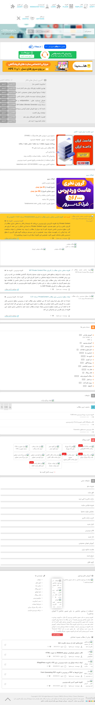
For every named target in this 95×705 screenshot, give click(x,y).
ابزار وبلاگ (38, 589)
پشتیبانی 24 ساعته (48, 199)
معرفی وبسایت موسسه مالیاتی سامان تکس (31, 96)
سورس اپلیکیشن (87, 366)
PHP (88, 339)
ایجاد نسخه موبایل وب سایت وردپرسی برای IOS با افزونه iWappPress (60, 662)
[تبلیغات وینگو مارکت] (47, 400)
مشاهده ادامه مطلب (10, 238)
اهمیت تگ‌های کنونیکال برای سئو (34, 117)
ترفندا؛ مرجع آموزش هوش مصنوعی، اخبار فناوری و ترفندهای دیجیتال (22, 92)
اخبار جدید (90, 524)
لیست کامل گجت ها (47, 472)
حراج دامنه (90, 556)
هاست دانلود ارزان (88, 549)
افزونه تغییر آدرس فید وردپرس (72, 682)
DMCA (61, 696)
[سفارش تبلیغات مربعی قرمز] (39, 249)
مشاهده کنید (56, 634)
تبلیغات (39, 579)
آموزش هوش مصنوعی (86, 543)
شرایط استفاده (36, 604)
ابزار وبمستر (88, 346)
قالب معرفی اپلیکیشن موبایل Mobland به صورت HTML (64, 653)
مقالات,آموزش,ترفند (86, 376)
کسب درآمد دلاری (88, 518)
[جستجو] (31, 31)
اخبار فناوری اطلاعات (86, 349)
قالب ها (90, 369)
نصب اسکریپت (36, 601)
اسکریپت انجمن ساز (38, 84)
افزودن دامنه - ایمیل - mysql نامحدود (42, 140)
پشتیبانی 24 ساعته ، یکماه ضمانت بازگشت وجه (39, 156)
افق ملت (91, 492)
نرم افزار (89, 379)
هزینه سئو (90, 486)
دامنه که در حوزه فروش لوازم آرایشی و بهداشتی (29, 109)
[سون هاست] (47, 58)
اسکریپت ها (88, 353)
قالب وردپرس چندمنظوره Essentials (84, 429)
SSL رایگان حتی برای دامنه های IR (43, 148)
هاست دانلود (44, 701)
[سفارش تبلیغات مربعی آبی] (59, 249)
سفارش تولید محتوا (87, 511)
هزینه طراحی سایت (87, 505)
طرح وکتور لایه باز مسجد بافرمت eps (70, 643)
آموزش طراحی (87, 335)
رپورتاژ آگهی (88, 363)
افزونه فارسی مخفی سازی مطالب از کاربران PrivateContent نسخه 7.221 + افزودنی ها (35, 217)
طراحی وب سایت (79, 701)
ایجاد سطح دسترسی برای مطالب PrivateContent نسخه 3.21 (50, 297)
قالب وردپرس (89, 530)
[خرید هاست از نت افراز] (70, 246)
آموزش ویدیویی (87, 343)
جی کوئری (89, 359)
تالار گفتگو (38, 592)
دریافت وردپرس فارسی (34, 610)
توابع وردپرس (37, 598)
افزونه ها (9, 221)
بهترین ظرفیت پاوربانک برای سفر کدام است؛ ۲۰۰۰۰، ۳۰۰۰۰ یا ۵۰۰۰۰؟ (22, 88)
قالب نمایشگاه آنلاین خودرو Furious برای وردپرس (80, 422)
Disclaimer (81, 696)
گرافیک (90, 386)
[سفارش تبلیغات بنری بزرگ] (71, 244)
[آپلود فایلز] (47, 50)
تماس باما (38, 586)
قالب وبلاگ (89, 372)
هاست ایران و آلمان (48, 183)
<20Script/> (8, 30)
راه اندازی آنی (50, 152)
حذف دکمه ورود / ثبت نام (37, 121)
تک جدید (91, 537)
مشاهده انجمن (5, 80)
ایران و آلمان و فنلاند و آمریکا (45, 195)
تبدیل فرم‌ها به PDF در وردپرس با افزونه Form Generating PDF (62, 672)
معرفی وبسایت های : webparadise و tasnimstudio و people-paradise (22, 101)
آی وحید (70, 701)
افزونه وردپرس (18, 221)
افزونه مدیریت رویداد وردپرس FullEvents (82, 414)
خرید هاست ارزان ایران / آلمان (84, 132)
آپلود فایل (90, 562)
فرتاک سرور (90, 175)
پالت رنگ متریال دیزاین (34, 607)
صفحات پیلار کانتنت (38, 113)
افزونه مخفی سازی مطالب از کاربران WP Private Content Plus (49, 270)
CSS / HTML (86, 337)
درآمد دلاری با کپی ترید (86, 499)
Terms (75, 696)
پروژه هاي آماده (87, 383)
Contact (56, 696)
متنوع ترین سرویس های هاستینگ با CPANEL (39, 135)
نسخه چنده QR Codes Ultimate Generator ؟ (30, 104)
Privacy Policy (68, 696)
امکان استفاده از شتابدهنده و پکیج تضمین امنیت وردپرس (36, 160)
